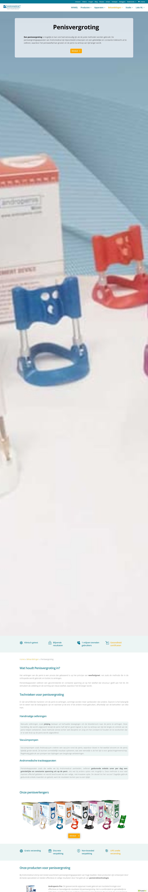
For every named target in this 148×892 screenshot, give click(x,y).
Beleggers (122, 2)
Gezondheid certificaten (116, 644)
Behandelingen (114, 8)
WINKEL (74, 8)
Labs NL (139, 8)
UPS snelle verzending (115, 852)
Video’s (84, 2)
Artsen (108, 2)
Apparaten (98, 8)
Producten (85, 8)
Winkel (75, 51)
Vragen (90, 2)
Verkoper (114, 2)
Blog (96, 2)
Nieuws (101, 2)
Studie (128, 8)
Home (22, 659)
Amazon (77, 2)
